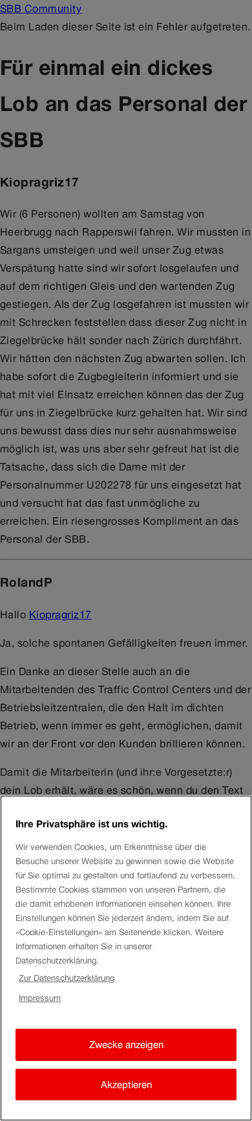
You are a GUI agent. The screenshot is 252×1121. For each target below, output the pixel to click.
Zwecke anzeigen (126, 1044)
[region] (126, 958)
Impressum (40, 998)
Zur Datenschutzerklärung (66, 978)
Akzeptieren (126, 1084)
